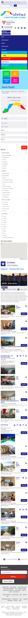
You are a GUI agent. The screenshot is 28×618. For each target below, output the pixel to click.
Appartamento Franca (6, 502)
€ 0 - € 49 (5, 202)
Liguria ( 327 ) (21, 91)
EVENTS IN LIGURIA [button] (6, 59)
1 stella (4, 218)
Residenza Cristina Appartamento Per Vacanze (10, 401)
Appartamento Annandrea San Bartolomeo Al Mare (11, 347)
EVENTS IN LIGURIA (16, 596)
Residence (5, 163)
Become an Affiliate (8, 581)
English (5, 31)
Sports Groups (6, 194)
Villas (4, 168)
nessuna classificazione (8, 237)
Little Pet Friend (6, 192)
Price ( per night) (6, 199)
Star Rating (4, 213)
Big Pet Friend (6, 173)
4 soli (4, 228)
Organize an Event (7, 594)
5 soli (4, 233)
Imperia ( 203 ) (6, 92)
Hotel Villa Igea (4, 425)
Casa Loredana (18, 306)
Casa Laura (17, 528)
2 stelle (4, 222)
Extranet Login (16, 609)
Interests (4, 171)
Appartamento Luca (5, 455)
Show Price (24, 314)
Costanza (18, 542)
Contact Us (3, 49)
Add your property (5, 65)
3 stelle (4, 226)
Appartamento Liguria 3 (6, 330)
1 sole (4, 216)
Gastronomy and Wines (8, 182)
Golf (4, 184)
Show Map (10, 314)
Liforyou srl (11, 614)
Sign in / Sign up (6, 33)
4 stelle (4, 231)
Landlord (5, 161)
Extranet (4, 68)
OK (15, 5)
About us (3, 43)
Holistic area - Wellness (8, 188)
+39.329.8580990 (7, 27)
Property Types (5, 152)
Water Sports (6, 197)
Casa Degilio (17, 410)
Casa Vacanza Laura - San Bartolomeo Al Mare (7, 356)
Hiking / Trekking (6, 186)
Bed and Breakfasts (7, 155)
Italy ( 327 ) (8, 91)
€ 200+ (4, 210)
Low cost (18, 606)
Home (2, 37)
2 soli (4, 220)
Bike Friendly (6, 175)
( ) (17, 301)
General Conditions (16, 607)
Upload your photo (6, 80)
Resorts (4, 166)
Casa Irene (17, 377)
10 (15, 289)
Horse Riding (6, 190)
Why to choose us (4, 40)
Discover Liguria (4, 46)
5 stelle (4, 235)
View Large (24, 259)
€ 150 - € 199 (6, 208)
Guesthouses (6, 157)
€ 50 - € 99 (5, 204)
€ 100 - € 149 (6, 206)
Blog (21, 594)
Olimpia (18, 478)
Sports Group (15, 74)
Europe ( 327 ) (14, 91)
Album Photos (15, 80)
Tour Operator (4, 52)
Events (4, 177)
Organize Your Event (6, 74)
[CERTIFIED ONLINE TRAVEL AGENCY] (4, 22)
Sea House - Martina (18, 464)
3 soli (4, 224)
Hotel (4, 159)
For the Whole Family (7, 180)
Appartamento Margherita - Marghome (7, 519)
